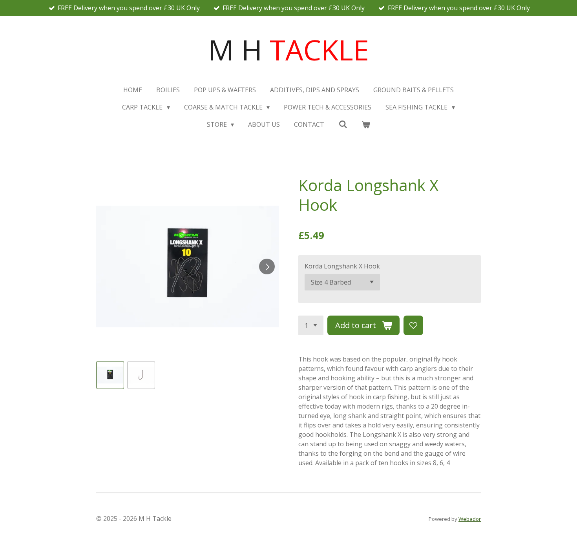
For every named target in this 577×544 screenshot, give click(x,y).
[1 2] (310, 325)
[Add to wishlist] (413, 325)
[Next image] (267, 266)
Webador (469, 518)
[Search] (342, 124)
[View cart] (365, 124)
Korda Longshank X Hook (342, 266)
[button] (110, 375)
